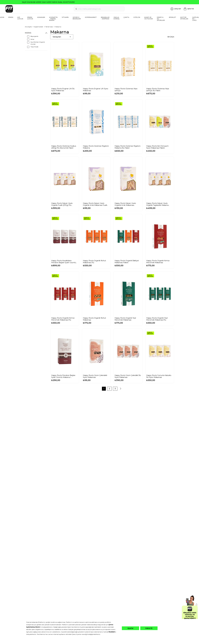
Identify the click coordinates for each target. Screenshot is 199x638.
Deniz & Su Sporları (161, 18)
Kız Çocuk (20, 18)
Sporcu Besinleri (77, 18)
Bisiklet (172, 17)
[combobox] (99, 9)
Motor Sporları (184, 18)
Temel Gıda (49, 27)
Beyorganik (34, 36)
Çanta (126, 17)
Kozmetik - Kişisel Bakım (53, 18)
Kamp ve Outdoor (148, 18)
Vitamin (65, 17)
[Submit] (76, 9)
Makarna (58, 27)
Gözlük (136, 17)
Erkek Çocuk (30, 18)
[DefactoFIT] (36, 8)
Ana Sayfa (28, 27)
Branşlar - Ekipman (105, 18)
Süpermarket (91, 17)
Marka (28, 33)
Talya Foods (34, 47)
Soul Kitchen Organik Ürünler (38, 43)
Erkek (10, 17)
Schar (32, 39)
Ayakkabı (41, 17)
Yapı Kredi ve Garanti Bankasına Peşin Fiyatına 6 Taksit (99, 2)
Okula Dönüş (116, 18)
